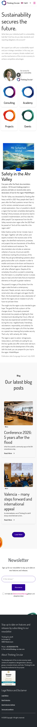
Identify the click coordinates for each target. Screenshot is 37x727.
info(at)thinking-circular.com (15, 649)
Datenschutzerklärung (20, 594)
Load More (18, 535)
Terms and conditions (7, 709)
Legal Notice (5, 696)
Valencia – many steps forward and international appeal (18, 501)
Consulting (9, 102)
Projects (9, 126)
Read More (8, 453)
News (6, 427)
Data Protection (6, 700)
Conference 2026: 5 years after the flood (18, 437)
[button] (24, 2)
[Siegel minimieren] (14, 672)
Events (27, 126)
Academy (28, 102)
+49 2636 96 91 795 (12, 647)
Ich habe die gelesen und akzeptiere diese (20, 595)
